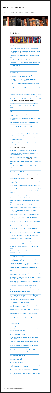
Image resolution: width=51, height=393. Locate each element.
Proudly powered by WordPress (19, 388)
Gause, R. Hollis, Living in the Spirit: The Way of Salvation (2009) (23, 142)
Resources (32, 12)
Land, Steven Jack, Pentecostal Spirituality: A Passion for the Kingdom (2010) (25, 176)
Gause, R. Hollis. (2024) (19, 144)
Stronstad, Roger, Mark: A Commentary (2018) (19, 326)
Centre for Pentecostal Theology (15, 7)
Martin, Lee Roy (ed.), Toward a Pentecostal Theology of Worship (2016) (24, 228)
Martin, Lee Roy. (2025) (22, 243)
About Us (5, 12)
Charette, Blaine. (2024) (24, 103)
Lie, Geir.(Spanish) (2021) (25, 185)
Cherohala (21, 12)
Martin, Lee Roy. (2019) (19, 225)
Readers (26, 12)
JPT (17, 12)
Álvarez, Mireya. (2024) (18, 68)
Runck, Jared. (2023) (19, 302)
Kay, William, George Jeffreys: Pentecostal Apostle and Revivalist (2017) (24, 174)
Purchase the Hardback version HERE (20, 264)
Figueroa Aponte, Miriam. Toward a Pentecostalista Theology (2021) (23, 130)
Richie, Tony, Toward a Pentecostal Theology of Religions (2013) (22, 299)
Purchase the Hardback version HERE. (17, 178)
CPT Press (12, 12)
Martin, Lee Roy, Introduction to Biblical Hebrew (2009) (21, 197)
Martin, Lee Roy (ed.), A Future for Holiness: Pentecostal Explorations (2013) (25, 207)
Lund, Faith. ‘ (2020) (24, 195)
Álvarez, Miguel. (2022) (18, 59)
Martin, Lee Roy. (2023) (20, 238)
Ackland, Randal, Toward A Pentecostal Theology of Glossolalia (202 (23, 48)
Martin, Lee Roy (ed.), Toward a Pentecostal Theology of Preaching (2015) (24, 214)
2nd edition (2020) (13, 229)
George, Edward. (23, 150)
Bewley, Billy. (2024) (19, 91)
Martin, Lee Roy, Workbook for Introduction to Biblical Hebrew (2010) (24, 204)
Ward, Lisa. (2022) (16, 362)
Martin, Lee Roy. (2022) (25, 232)
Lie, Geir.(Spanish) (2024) (25, 188)
